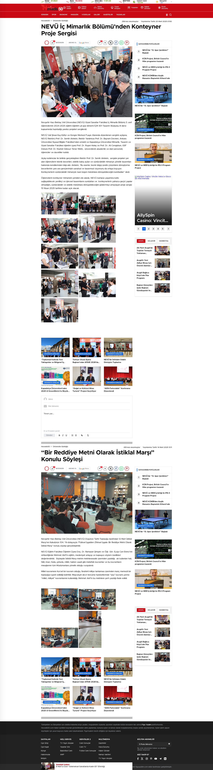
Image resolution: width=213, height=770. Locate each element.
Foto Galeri (69, 7)
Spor (54, 14)
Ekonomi (63, 14)
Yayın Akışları (117, 7)
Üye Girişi (44, 743)
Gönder (49, 435)
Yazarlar (134, 7)
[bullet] (76, 435)
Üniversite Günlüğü (60, 21)
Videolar (86, 14)
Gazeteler (108, 14)
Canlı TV (82, 747)
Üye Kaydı (45, 747)
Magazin (74, 14)
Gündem (44, 14)
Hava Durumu (101, 7)
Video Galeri (83, 7)
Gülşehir (151, 241)
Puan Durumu (164, 7)
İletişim (43, 758)
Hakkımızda (45, 754)
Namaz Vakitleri (105, 754)
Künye (43, 751)
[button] (144, 229)
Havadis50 (45, 21)
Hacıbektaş (163, 241)
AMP (62, 754)
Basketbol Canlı (66, 751)
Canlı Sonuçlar (84, 743)
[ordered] (72, 435)
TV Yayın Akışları (67, 743)
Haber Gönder (147, 7)
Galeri (97, 14)
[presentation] (138, 229)
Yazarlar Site (65, 747)
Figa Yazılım (146, 725)
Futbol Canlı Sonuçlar (87, 751)
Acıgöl (141, 241)
